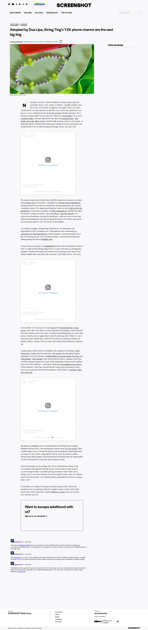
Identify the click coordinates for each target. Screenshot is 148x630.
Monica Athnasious (17, 42)
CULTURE (28, 12)
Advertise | (28, 628)
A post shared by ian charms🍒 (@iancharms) (48, 437)
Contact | (34, 628)
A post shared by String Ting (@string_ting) (48, 319)
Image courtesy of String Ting (18, 95)
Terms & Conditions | (18, 628)
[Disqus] (49, 563)
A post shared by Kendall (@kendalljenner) (48, 191)
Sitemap (39, 628)
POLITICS (39, 12)
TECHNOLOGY (52, 12)
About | (10, 628)
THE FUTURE (66, 12)
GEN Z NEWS (15, 12)
